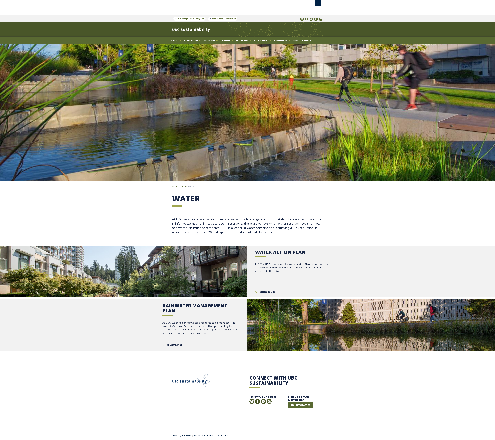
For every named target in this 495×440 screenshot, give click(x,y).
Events (306, 40)
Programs (242, 40)
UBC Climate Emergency (224, 19)
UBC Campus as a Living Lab (191, 19)
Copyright (211, 436)
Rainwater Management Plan (194, 308)
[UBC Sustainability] (191, 29)
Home (175, 186)
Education (191, 40)
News (296, 40)
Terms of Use (199, 436)
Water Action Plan (280, 252)
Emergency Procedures (181, 436)
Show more (267, 292)
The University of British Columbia (177, 7)
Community (261, 40)
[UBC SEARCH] (318, 3)
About (175, 40)
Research (210, 40)
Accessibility (223, 436)
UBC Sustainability (191, 381)
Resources (281, 40)
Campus (226, 40)
